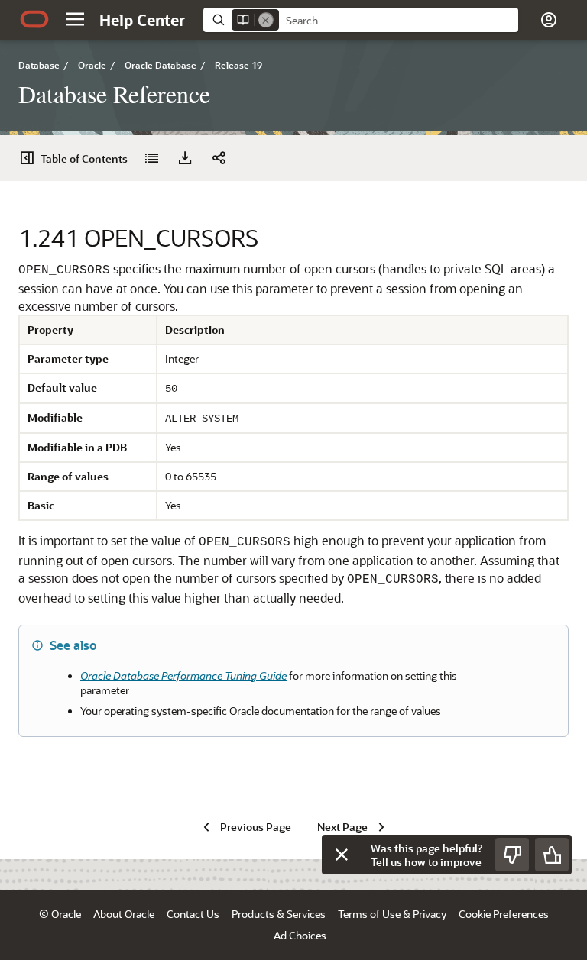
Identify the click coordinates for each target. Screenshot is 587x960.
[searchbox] (398, 21)
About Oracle (123, 913)
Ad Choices (300, 935)
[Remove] (266, 19)
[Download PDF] (185, 158)
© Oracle (60, 913)
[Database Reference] (151, 158)
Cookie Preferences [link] (504, 913)
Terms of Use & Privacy (392, 913)
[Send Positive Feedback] (552, 854)
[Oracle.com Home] (34, 19)
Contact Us (193, 913)
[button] (75, 19)
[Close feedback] (341, 854)
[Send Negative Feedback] (512, 854)
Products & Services (279, 913)
